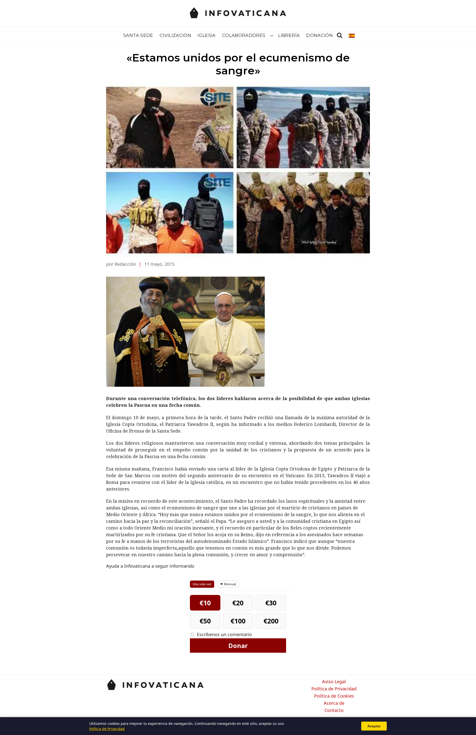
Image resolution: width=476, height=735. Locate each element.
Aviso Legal (334, 681)
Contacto (334, 710)
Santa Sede (138, 35)
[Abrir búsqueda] (339, 35)
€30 (270, 602)
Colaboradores (244, 35)
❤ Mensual (228, 584)
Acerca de (334, 703)
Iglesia (207, 35)
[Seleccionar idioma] (352, 36)
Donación (319, 35)
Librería (289, 35)
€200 (271, 620)
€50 (205, 620)
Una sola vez (202, 584)
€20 (237, 602)
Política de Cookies (334, 696)
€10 (205, 602)
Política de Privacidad (334, 688)
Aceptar (374, 726)
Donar (238, 645)
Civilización (175, 35)
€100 (238, 620)
